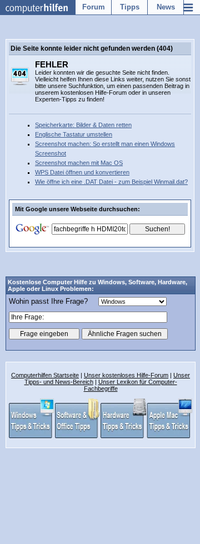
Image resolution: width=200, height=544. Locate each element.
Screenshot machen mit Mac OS (79, 162)
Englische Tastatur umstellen (73, 134)
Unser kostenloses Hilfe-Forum (126, 375)
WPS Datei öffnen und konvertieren (82, 172)
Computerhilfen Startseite (45, 375)
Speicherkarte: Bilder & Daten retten (83, 125)
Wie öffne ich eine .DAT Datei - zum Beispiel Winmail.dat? (111, 181)
